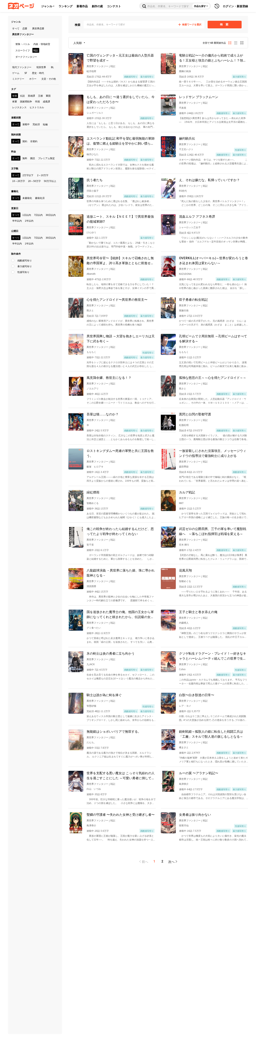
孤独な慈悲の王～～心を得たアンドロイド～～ (212, 377)
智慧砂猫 (91, 705)
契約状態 (16, 134)
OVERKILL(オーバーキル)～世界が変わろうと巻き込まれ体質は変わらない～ (213, 260)
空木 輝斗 (184, 544)
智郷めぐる (93, 503)
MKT (181, 503)
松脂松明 (184, 425)
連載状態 (16, 117)
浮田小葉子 (93, 190)
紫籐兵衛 (184, 310)
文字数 (14, 168)
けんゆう (91, 232)
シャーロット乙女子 (190, 227)
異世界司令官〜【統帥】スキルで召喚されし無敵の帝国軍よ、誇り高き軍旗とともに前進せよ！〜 (120, 260)
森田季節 (184, 466)
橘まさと (184, 747)
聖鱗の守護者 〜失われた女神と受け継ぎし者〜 (121, 814)
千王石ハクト (186, 149)
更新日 (14, 208)
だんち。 (91, 742)
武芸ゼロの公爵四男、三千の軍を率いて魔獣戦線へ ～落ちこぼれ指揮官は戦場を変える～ (212, 531)
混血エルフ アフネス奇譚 (197, 216)
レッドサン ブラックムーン (198, 96)
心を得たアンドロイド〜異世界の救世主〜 (117, 299)
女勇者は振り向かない (195, 814)
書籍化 (14, 191)
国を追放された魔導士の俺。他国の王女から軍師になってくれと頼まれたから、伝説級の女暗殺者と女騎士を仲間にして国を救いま (120, 614)
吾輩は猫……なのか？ (103, 414)
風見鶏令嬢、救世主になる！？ (109, 377)
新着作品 (82, 6)
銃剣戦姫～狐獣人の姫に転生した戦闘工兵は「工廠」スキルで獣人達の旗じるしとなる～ (211, 734)
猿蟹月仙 (184, 825)
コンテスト (114, 6)
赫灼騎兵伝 (187, 138)
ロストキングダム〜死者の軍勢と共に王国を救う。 (120, 453)
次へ (171, 861)
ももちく (91, 351)
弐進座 (182, 107)
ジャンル (46, 6)
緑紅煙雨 (93, 492)
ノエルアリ (93, 388)
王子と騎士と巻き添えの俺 (198, 611)
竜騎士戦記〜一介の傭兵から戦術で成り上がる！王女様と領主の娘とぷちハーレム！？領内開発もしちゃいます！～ (212, 58)
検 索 (224, 24)
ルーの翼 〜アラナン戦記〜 (198, 772)
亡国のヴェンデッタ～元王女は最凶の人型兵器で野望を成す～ (120, 58)
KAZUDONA (185, 273)
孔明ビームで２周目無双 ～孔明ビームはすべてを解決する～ (213, 338)
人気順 (77, 43)
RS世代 (183, 190)
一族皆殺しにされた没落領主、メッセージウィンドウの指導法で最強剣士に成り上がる (212, 453)
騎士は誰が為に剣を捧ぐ (104, 694)
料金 (13, 151)
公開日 (14, 230)
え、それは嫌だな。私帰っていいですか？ (209, 179)
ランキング (66, 6)
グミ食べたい (94, 627)
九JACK (91, 664)
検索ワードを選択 (191, 24)
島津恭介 (184, 783)
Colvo (182, 669)
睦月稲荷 (91, 71)
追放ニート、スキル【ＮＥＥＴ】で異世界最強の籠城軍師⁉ (120, 219)
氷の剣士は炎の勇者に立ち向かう (111, 653)
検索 (77, 25)
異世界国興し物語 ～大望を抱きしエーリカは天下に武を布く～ (121, 338)
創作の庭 (97, 6)
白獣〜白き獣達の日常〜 (196, 694)
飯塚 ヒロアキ (95, 466)
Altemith (91, 273)
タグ (13, 88)
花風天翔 (185, 570)
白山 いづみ (94, 788)
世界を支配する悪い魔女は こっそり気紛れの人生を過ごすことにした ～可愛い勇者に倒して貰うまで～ (121, 775)
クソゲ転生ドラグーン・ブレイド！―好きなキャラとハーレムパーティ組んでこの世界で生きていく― (212, 656)
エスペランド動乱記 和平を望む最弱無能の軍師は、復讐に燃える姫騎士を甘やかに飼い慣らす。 (121, 141)
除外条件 (16, 253)
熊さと (90, 310)
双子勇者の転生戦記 (193, 299)
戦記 (112, 66)
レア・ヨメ (185, 705)
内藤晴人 (184, 622)
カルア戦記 (187, 492)
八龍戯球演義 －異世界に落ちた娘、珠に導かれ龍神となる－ (121, 573)
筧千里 (90, 544)
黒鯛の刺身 (185, 71)
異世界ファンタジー (97, 66)
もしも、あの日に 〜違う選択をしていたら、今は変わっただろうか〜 (121, 99)
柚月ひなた (93, 154)
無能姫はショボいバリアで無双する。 (114, 731)
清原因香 (91, 586)
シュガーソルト (95, 112)
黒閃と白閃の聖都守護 (195, 414)
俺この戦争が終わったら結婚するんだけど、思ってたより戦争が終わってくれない (120, 531)
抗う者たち (95, 179)
